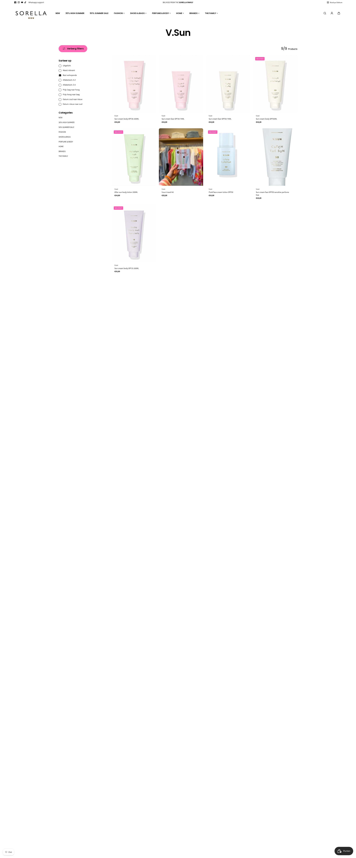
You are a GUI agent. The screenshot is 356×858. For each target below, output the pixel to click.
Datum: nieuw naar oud (72, 104)
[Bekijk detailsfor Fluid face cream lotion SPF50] (228, 157)
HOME (179, 13)
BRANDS (193, 13)
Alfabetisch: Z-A (69, 85)
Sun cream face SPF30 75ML (173, 119)
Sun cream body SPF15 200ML (126, 268)
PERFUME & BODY (160, 13)
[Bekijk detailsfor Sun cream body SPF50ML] (275, 84)
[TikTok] (25, 2)
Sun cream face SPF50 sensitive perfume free (272, 193)
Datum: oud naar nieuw (72, 99)
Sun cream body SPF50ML (266, 119)
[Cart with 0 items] (339, 13)
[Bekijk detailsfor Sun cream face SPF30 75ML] (181, 84)
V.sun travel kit (168, 192)
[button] (339, 13)
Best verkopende (70, 75)
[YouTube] (22, 2)
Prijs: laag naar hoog (71, 89)
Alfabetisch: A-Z (69, 80)
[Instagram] (18, 2)
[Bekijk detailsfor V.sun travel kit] (181, 157)
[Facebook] (15, 2)
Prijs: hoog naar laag (71, 94)
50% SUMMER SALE (99, 13)
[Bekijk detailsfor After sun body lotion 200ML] (134, 157)
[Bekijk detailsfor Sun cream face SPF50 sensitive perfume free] (275, 157)
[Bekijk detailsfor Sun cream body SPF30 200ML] (134, 84)
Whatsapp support (36, 2)
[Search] (325, 13)
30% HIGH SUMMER (74, 13)
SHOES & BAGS (137, 13)
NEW (58, 13)
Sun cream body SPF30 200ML (126, 119)
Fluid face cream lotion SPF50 (221, 192)
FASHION (118, 13)
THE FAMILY (210, 13)
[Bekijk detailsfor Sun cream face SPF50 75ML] (228, 84)
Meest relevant (69, 70)
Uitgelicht (67, 65)
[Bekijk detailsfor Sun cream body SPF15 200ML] (134, 233)
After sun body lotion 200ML (126, 192)
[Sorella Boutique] (31, 13)
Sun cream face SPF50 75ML (220, 119)
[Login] (332, 13)
